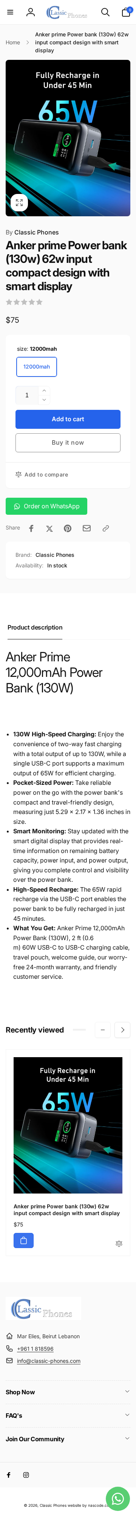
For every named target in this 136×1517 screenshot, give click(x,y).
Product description (35, 627)
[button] (10, 12)
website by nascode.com (90, 1505)
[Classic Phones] (43, 1318)
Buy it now (68, 442)
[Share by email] (86, 528)
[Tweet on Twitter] (49, 528)
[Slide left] (14, 138)
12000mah (36, 366)
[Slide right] (122, 138)
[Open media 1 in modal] (68, 138)
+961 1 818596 (35, 1348)
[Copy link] (106, 528)
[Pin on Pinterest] (67, 528)
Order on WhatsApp (52, 506)
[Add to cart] (24, 1240)
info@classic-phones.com (48, 1361)
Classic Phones (32, 232)
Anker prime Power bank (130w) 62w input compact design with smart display (67, 1209)
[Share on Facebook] (31, 528)
